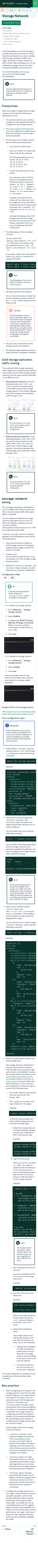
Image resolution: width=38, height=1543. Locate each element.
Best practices (7, 44)
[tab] (5, 578)
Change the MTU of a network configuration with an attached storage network (19, 712)
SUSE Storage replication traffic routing (16, 33)
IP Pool (8, 1529)
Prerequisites (7, 31)
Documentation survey (12, 23)
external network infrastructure (18, 1076)
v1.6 (11, 10)
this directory (17, 256)
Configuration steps (11, 39)
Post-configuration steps (12, 41)
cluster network (15, 129)
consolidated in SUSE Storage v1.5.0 (20, 1440)
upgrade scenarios (20, 283)
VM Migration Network (29, 1531)
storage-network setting (11, 36)
